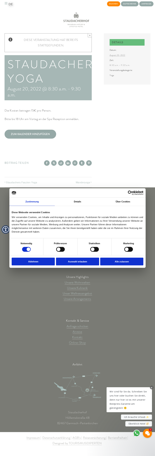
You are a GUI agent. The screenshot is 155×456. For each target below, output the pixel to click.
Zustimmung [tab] (32, 201)
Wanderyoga (83, 182)
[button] (129, 399)
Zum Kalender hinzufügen (30, 134)
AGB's (77, 438)
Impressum (33, 438)
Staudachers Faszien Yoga (21, 182)
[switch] (60, 249)
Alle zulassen (122, 261)
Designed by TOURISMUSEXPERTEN (77, 443)
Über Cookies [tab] (123, 201)
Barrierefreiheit (117, 438)
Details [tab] (77, 201)
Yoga (112, 75)
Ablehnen (33, 261)
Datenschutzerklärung (56, 438)
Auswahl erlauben (77, 261)
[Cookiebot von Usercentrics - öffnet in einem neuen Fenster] (130, 193)
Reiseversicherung (94, 438)
